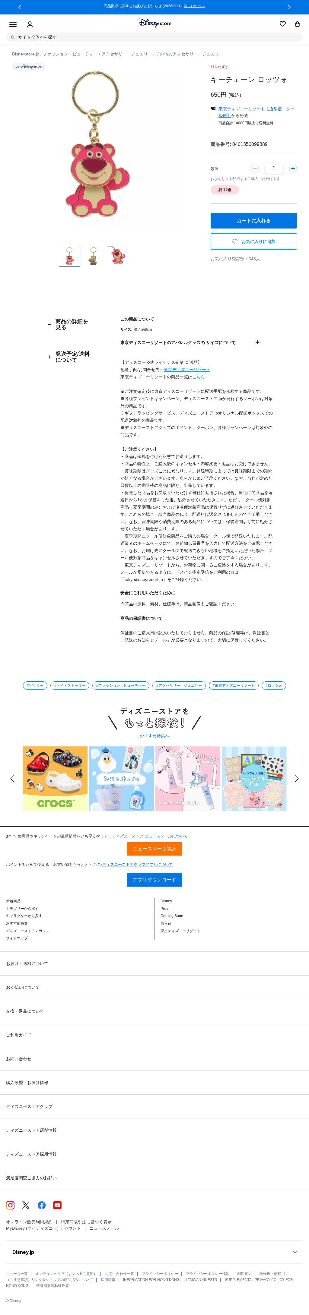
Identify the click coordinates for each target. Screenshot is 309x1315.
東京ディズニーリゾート (187, 369)
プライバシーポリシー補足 (207, 1274)
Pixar (165, 909)
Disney (166, 901)
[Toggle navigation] (13, 24)
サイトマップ (17, 938)
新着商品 (13, 901)
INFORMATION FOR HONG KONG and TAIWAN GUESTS (170, 1280)
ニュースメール (104, 1228)
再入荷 (166, 923)
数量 (215, 168)
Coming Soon (172, 916)
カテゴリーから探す (22, 909)
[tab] (69, 324)
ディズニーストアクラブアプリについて (137, 864)
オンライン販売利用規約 (29, 1221)
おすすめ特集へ (154, 735)
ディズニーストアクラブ (29, 1106)
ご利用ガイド (18, 1035)
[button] (19, 7)
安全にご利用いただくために (147, 592)
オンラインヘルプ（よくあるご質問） (66, 1274)
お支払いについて (23, 987)
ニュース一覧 (17, 1274)
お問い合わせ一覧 (119, 1274)
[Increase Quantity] (293, 168)
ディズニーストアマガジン (27, 931)
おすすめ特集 (17, 923)
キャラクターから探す (24, 916)
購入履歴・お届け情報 (27, 1082)
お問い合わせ (18, 1058)
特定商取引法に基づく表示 (86, 1221)
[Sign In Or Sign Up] (30, 24)
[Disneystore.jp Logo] (154, 23)
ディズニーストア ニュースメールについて (150, 836)
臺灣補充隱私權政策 (52, 1286)
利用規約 (244, 1274)
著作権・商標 (270, 1274)
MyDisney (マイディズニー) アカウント (43, 1228)
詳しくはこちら (254, 6)
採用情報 (108, 1280)
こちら (198, 376)
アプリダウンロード (154, 879)
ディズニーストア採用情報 (31, 1154)
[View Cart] (297, 24)
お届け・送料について (27, 963)
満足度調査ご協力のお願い (31, 1177)
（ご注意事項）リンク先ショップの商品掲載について (49, 1280)
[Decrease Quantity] (255, 168)
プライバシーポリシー (160, 1274)
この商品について (137, 319)
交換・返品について (25, 1011)
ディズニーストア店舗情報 (31, 1130)
